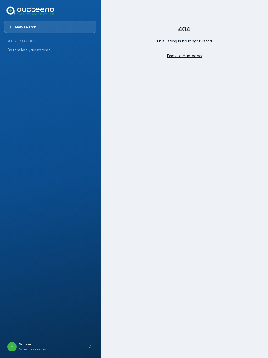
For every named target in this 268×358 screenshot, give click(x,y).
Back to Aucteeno (184, 55)
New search (25, 27)
